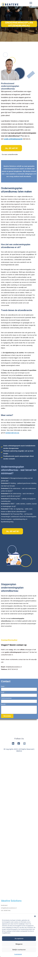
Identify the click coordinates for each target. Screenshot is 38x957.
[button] (35, 916)
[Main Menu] (31, 5)
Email (2, 692)
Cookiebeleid (18, 954)
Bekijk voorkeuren (19, 950)
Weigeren (19, 944)
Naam (3, 686)
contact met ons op (12, 433)
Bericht (3, 704)
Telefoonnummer (6, 698)
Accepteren (19, 938)
